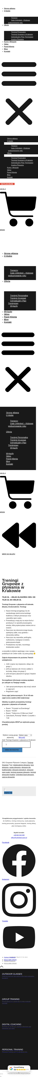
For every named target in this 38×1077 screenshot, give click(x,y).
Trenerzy (14, 18)
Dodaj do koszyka (12, 750)
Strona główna (9, 8)
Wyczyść (22, 737)
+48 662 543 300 (19, 835)
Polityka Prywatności (9, 961)
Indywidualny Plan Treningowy (22, 37)
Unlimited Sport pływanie (25, 775)
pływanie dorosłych (19, 770)
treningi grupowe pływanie (20, 772)
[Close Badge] (30, 1066)
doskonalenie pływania (21, 765)
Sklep (6, 44)
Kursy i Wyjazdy (10, 42)
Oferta (6, 25)
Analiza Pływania (17, 39)
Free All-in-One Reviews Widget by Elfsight (19, 1073)
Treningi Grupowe (18, 298)
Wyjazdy (14, 306)
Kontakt (7, 51)
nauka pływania (15, 767)
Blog (6, 49)
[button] (19, 92)
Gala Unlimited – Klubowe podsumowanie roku (19, 21)
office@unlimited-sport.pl (19, 837)
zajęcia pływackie (8, 777)
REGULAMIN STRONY (10, 963)
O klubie (7, 11)
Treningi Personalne (18, 32)
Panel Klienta (9, 46)
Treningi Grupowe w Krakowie (22, 34)
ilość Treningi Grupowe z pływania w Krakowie (19, 740)
